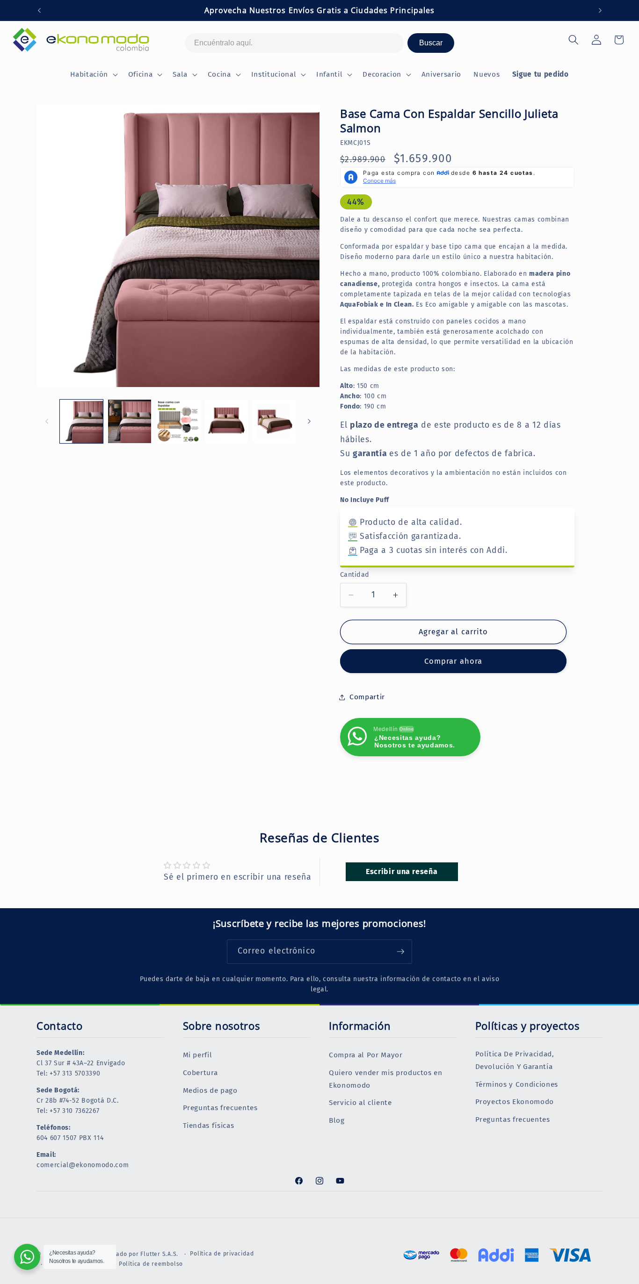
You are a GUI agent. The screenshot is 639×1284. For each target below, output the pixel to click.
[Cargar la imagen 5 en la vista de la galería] (274, 421)
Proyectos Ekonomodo (514, 1101)
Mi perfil (197, 1055)
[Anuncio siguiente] (600, 10)
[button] (93, 75)
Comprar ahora (453, 661)
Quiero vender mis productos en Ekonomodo (386, 1079)
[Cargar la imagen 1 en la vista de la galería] (81, 421)
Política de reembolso (151, 1263)
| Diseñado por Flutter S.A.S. (137, 1254)
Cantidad (355, 575)
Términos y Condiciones (517, 1084)
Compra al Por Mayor (366, 1055)
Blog (337, 1120)
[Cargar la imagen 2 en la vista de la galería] (129, 421)
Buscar (431, 43)
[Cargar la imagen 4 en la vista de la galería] (226, 421)
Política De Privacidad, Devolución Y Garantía (514, 1060)
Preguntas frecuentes (220, 1108)
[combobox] (294, 43)
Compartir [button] (367, 697)
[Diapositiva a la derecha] (309, 421)
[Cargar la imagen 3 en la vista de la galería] (177, 421)
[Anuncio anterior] (39, 10)
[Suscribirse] (400, 952)
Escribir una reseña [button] (402, 871)
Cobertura (200, 1073)
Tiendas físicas (208, 1125)
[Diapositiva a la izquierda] (46, 421)
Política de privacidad (222, 1253)
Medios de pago (210, 1090)
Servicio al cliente (360, 1102)
